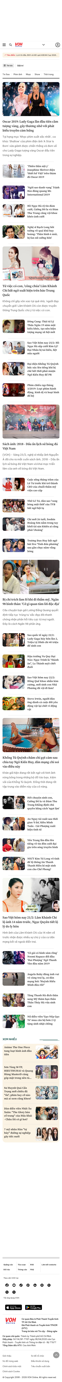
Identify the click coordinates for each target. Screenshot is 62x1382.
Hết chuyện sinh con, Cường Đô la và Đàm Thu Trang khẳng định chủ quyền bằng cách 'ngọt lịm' (43, 803)
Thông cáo (22, 1269)
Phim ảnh (18, 74)
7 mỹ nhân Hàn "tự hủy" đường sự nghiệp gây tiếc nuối (17, 1132)
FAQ (32, 1269)
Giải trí (20, 65)
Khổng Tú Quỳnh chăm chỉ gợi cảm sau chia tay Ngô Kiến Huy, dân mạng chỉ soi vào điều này (31, 762)
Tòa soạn (22, 1265)
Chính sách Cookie (11, 1371)
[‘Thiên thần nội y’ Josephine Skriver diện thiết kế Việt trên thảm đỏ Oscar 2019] (14, 171)
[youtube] (13, 1285)
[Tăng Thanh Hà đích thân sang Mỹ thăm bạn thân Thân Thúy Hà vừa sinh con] (14, 1000)
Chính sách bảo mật (12, 1366)
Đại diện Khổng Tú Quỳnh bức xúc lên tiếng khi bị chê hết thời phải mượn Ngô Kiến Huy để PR (43, 369)
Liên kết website (49, 1265)
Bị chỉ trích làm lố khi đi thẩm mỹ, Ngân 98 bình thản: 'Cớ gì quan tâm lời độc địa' (31, 601)
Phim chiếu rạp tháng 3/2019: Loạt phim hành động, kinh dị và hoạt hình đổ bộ (43, 390)
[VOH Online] (19, 45)
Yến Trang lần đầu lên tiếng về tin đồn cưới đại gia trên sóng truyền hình (42, 843)
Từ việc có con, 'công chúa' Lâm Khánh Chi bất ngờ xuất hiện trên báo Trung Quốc (30, 290)
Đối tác (6, 1269)
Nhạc (28, 74)
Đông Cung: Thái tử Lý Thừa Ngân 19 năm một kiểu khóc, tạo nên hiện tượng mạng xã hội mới (41, 327)
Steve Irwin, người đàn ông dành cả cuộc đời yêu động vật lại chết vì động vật (42, 704)
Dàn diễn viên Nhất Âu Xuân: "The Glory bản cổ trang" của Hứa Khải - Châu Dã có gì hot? (18, 1114)
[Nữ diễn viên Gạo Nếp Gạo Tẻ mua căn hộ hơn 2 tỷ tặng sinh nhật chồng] (14, 1021)
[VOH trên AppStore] (13, 1307)
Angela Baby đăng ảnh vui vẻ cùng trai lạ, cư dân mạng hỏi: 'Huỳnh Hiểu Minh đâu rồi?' (43, 979)
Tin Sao (6, 74)
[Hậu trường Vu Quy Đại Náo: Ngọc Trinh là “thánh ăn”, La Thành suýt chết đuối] (14, 661)
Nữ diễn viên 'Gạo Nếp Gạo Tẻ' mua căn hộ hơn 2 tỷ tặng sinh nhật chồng (43, 1020)
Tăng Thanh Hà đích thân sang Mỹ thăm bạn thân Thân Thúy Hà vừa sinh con (42, 1000)
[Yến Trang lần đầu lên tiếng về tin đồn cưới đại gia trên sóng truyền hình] (14, 845)
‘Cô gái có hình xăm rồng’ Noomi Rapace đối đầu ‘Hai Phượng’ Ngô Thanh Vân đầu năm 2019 (42, 958)
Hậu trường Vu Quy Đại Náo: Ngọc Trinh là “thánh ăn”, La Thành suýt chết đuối (43, 661)
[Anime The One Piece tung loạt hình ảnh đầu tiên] (47, 1052)
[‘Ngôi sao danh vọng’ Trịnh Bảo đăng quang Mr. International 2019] (14, 192)
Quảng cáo (8, 1265)
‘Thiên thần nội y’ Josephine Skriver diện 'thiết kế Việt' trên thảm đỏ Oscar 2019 (41, 171)
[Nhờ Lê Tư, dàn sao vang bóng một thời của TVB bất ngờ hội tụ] (14, 505)
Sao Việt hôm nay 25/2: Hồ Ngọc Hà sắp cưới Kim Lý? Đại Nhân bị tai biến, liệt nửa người (43, 348)
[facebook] (6, 1285)
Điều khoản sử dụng (40, 1361)
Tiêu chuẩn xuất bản (40, 1366)
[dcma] (48, 1285)
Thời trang (49, 74)
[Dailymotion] (13, 1292)
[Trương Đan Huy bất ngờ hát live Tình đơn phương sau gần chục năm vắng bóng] (14, 545)
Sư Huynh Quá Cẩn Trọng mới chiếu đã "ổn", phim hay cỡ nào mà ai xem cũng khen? (17, 1093)
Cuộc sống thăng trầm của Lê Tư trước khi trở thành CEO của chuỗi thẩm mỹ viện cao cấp (43, 485)
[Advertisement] (31, 1196)
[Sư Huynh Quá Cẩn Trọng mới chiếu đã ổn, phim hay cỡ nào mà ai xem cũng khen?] (47, 1092)
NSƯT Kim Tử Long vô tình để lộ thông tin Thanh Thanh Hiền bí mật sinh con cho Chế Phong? (43, 864)
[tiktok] (20, 1285)
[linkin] (34, 1285)
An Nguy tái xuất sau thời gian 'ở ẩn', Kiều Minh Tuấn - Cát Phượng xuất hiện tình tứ (42, 824)
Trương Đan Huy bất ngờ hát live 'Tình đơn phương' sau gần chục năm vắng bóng (43, 546)
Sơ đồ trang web (10, 1361)
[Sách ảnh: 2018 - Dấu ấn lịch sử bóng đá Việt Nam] (31, 422)
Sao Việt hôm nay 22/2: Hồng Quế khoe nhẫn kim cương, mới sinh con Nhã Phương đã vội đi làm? (42, 683)
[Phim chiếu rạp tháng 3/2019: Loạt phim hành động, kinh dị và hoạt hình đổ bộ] (14, 390)
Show (37, 74)
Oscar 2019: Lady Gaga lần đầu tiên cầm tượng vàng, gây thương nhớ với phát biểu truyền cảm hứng (30, 126)
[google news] (41, 1285)
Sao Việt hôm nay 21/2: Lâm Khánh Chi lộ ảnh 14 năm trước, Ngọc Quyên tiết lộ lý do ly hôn (30, 922)
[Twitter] (6, 1292)
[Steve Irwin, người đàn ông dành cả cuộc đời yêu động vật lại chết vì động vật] (14, 703)
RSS (32, 1265)
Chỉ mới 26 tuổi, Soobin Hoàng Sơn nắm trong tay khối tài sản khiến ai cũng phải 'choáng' (42, 524)
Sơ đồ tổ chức (37, 1356)
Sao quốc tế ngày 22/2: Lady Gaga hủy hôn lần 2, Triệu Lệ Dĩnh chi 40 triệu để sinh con (42, 640)
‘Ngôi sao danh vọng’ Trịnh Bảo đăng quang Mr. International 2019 (43, 191)
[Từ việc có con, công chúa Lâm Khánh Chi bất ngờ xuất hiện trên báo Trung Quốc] (31, 263)
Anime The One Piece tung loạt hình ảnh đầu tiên (18, 1050)
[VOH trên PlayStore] (34, 1307)
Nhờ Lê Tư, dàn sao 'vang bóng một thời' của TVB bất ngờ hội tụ (42, 504)
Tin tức (10, 65)
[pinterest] (27, 1285)
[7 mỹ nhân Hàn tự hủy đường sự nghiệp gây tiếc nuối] (47, 1134)
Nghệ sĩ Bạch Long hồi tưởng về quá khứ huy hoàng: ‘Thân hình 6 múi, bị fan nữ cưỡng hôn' (42, 232)
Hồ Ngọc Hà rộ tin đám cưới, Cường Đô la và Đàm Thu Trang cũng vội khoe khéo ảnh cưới (42, 211)
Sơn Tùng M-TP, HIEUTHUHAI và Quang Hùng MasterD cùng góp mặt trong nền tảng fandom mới (18, 1074)
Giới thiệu (7, 1356)
